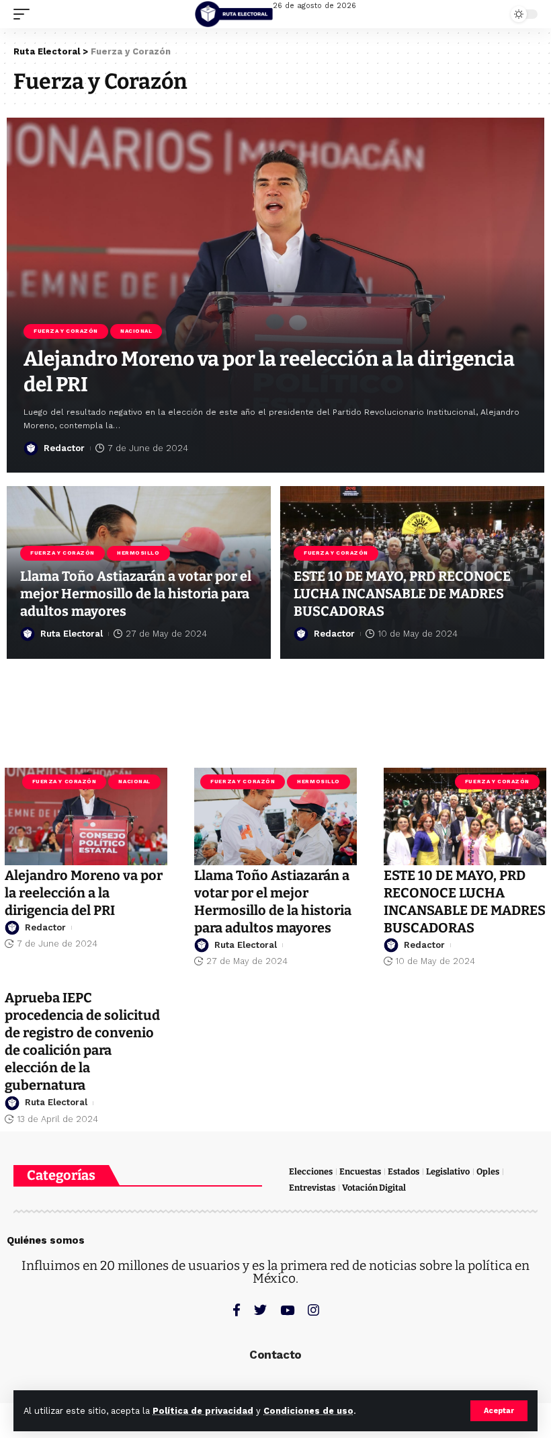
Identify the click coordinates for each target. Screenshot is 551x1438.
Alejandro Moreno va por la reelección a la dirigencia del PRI (84, 892)
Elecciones (311, 1171)
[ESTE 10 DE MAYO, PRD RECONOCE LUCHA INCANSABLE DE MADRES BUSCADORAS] (465, 816)
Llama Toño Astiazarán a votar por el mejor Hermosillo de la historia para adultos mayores (135, 593)
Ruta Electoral (71, 634)
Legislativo (448, 1171)
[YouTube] (287, 1310)
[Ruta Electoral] (234, 14)
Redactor (64, 448)
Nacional (136, 331)
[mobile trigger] (24, 14)
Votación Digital (374, 1188)
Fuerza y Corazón (66, 331)
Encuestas (360, 1171)
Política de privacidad (203, 1411)
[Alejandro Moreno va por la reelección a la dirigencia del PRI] (86, 816)
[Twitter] (260, 1310)
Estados (403, 1171)
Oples (487, 1171)
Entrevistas (312, 1188)
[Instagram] (313, 1310)
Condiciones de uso (308, 1411)
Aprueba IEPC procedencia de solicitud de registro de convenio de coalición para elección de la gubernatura (82, 1041)
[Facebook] (236, 1310)
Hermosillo (138, 553)
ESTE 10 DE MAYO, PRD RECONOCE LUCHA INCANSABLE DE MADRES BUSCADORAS (402, 593)
